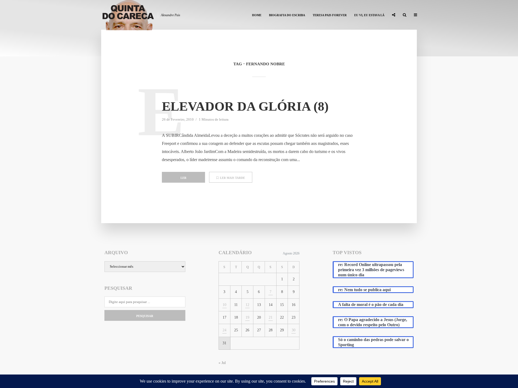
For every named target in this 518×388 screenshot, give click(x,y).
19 (247, 317)
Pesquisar (144, 316)
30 (293, 330)
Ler (183, 177)
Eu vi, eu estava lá (369, 15)
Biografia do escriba (287, 15)
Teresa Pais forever (330, 15)
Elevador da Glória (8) (245, 106)
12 (247, 305)
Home (256, 15)
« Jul (222, 363)
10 (224, 305)
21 (270, 317)
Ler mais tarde (232, 177)
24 (224, 330)
